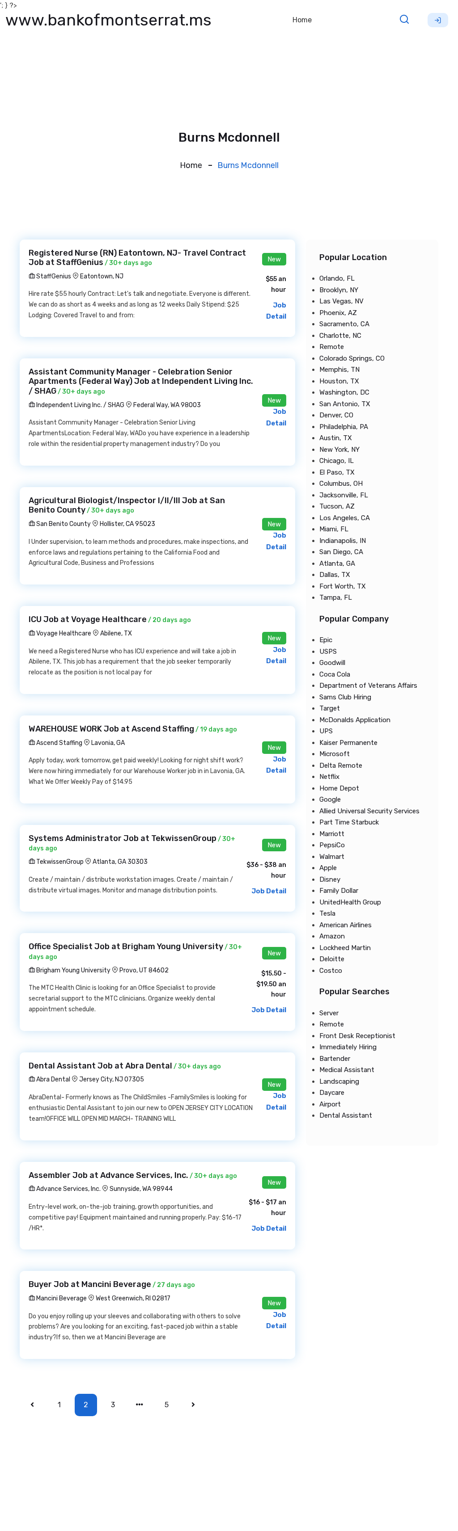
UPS (326, 731)
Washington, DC (344, 392)
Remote (331, 347)
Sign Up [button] (438, 20)
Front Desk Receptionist (357, 1036)
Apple (328, 868)
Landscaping (339, 1081)
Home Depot (339, 788)
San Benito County (63, 524)
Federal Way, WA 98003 (167, 405)
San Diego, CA (341, 552)
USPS (328, 652)
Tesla (327, 913)
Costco (330, 971)
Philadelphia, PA (343, 427)
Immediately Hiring (348, 1047)
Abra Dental (52, 1079)
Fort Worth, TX (342, 586)
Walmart (331, 857)
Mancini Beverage (61, 1298)
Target (329, 708)
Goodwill (332, 663)
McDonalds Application (354, 720)
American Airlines (345, 925)
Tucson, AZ (337, 506)
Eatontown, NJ (101, 276)
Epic (325, 640)
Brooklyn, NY (338, 290)
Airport (330, 1104)
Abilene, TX (116, 633)
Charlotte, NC (340, 336)
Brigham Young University (72, 970)
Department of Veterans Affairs (368, 685)
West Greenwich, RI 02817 (133, 1298)
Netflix (329, 777)
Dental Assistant (345, 1115)
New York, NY (339, 450)
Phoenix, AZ (338, 313)
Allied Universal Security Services (369, 811)
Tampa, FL (335, 597)
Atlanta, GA (337, 563)
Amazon (332, 936)
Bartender (334, 1059)
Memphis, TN (339, 370)
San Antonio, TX (344, 404)
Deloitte (331, 959)
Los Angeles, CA (344, 518)
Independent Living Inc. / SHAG (79, 405)
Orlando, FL (337, 278)
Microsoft (334, 754)
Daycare (331, 1093)
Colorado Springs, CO (352, 358)
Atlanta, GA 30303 (120, 862)
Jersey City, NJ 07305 (111, 1079)
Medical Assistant (346, 1070)
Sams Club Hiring (345, 697)
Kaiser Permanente (348, 743)
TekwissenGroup (59, 862)
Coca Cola (334, 674)
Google (330, 799)
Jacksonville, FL (343, 495)
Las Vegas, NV (341, 301)
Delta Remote (340, 765)
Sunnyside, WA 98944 (141, 1189)
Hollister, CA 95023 (127, 524)
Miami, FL (333, 529)
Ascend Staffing (58, 743)
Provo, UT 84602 (144, 970)
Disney (329, 879)
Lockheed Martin (345, 948)
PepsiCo (332, 845)
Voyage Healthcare (63, 633)
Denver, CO (336, 415)
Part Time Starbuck (349, 822)
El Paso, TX (337, 472)
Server (329, 1013)
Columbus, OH (341, 483)
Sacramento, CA (344, 324)
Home (302, 20)
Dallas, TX (334, 575)
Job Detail (268, 891)
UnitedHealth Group (350, 902)
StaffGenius (53, 276)
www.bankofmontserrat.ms (108, 19)
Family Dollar (338, 891)
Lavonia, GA (108, 743)
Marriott (331, 834)
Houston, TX (339, 381)
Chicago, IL (336, 461)
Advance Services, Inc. (68, 1189)
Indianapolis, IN (342, 541)
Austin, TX (335, 438)
